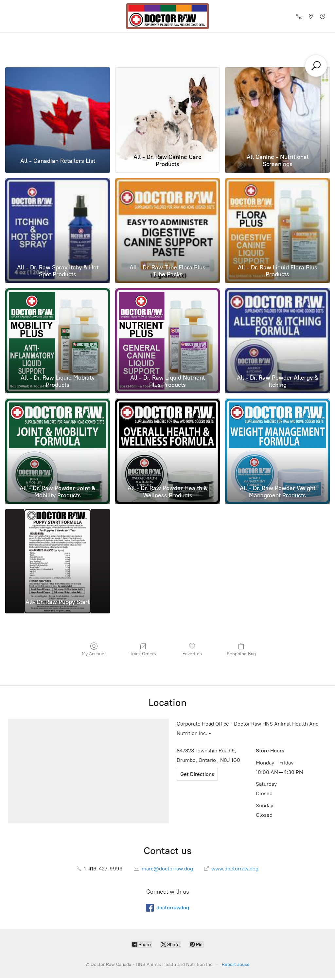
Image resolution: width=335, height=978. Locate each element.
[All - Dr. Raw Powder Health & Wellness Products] (167, 440)
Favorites (192, 654)
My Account (94, 654)
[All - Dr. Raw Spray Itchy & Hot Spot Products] (57, 219)
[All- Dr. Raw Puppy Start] (57, 550)
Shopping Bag (241, 654)
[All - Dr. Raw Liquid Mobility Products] (57, 329)
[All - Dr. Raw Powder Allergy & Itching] (277, 329)
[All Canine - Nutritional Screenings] (277, 109)
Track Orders (143, 654)
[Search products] (316, 66)
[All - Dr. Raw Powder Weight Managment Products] (277, 440)
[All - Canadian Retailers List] (57, 109)
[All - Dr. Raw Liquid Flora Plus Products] (277, 219)
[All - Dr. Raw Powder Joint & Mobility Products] (57, 440)
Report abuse (236, 964)
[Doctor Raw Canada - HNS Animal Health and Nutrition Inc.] (167, 16)
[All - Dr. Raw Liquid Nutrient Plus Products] (167, 329)
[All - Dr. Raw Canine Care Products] (167, 109)
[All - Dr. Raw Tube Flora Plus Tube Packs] (167, 219)
